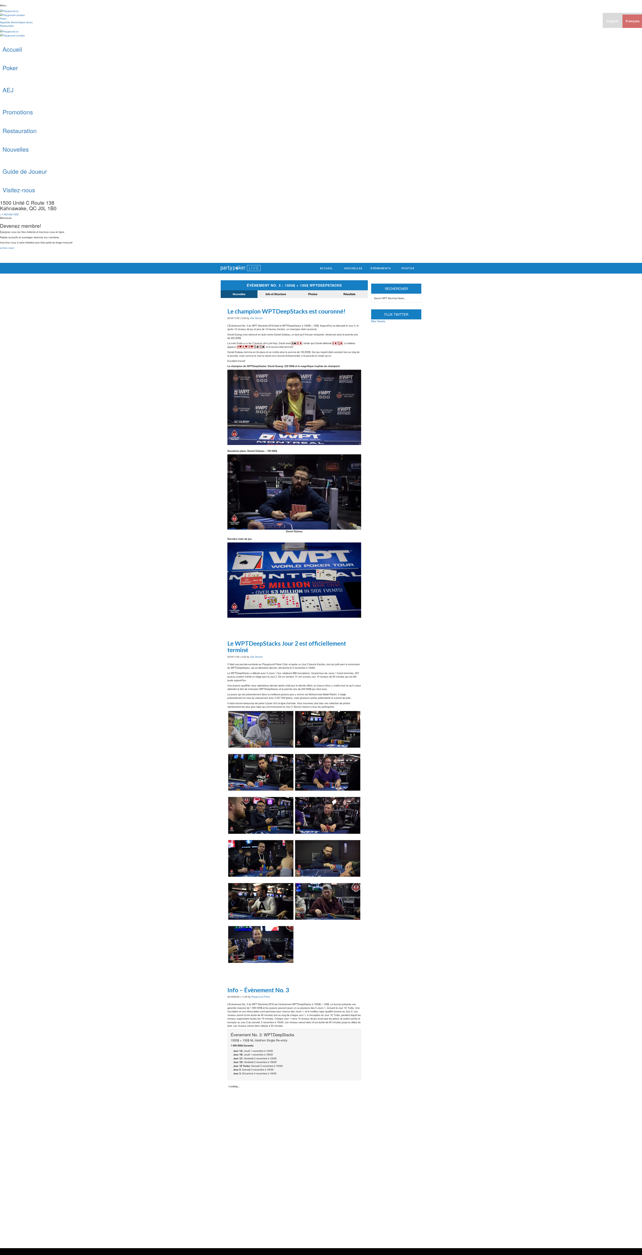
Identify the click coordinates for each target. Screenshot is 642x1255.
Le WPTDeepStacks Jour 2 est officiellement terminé (286, 647)
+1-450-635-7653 (9, 214)
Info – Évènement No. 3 (258, 990)
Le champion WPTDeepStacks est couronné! (286, 311)
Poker (3, 18)
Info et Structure (276, 294)
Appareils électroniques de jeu (16, 22)
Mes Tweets (378, 321)
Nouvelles (239, 294)
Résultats (349, 294)
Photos (312, 294)
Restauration (7, 25)
